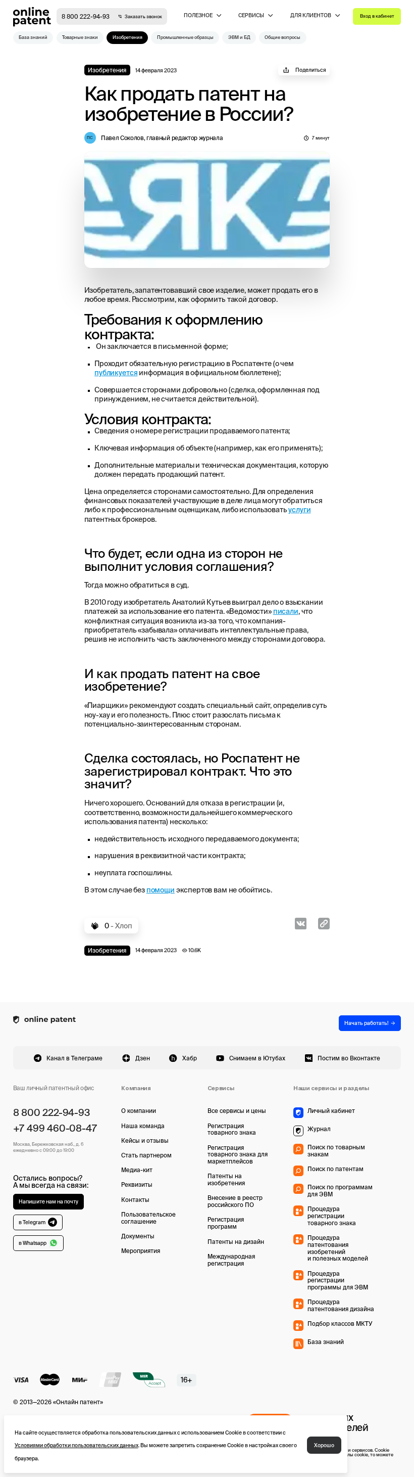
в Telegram (32, 1222)
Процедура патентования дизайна (340, 1305)
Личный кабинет (331, 1110)
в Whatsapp (32, 1243)
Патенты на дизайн (236, 1241)
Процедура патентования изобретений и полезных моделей (337, 1248)
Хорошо (324, 1445)
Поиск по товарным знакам (336, 1150)
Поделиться (310, 70)
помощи (160, 890)
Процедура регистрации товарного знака (331, 1215)
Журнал (319, 1129)
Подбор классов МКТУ (340, 1323)
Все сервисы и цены (237, 1110)
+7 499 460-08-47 (55, 1128)
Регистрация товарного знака (232, 1129)
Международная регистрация (231, 1260)
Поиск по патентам (335, 1169)
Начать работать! (366, 1023)
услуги (299, 510)
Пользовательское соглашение (148, 1218)
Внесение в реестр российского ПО (235, 1201)
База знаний (325, 1341)
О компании (138, 1110)
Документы (137, 1236)
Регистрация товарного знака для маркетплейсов (238, 1154)
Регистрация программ (226, 1223)
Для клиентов (310, 15)
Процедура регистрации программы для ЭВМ (337, 1280)
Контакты (135, 1199)
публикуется (115, 373)
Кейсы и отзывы (145, 1140)
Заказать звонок (143, 16)
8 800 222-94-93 (86, 16)
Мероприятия (140, 1250)
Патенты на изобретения (226, 1179)
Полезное (198, 15)
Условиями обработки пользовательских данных (76, 1445)
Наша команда (143, 1126)
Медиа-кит (136, 1170)
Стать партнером (146, 1155)
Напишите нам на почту (48, 1201)
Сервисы (251, 15)
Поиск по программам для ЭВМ (340, 1190)
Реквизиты (136, 1184)
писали (285, 611)
